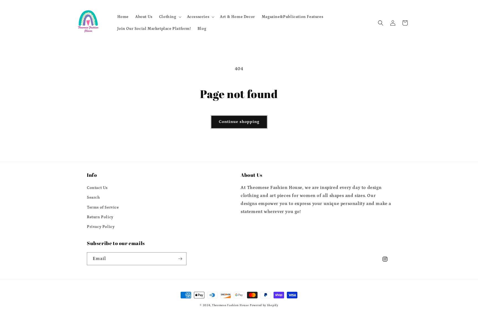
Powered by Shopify (264, 305)
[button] (170, 17)
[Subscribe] (180, 258)
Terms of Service (103, 207)
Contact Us (97, 188)
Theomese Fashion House (230, 305)
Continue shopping (239, 121)
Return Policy (100, 217)
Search (93, 197)
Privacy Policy (101, 227)
